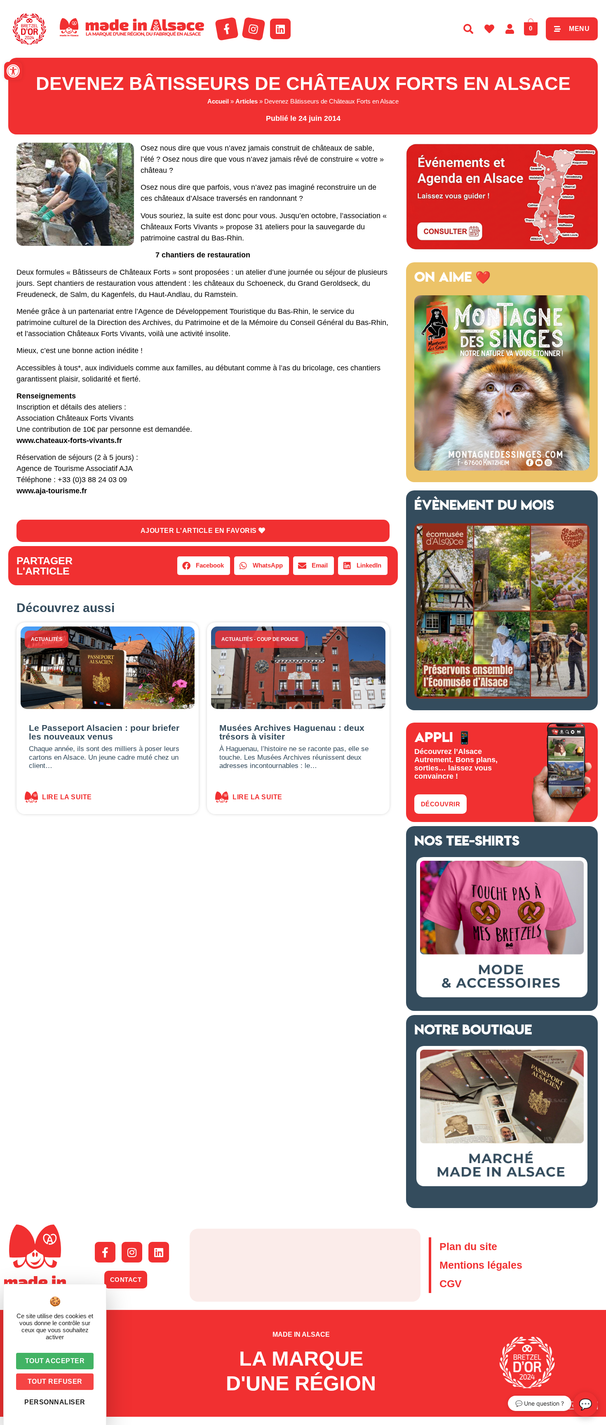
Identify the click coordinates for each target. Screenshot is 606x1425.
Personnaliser (54, 1402)
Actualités (46, 639)
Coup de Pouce (277, 639)
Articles (246, 101)
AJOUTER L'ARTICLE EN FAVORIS (200, 530)
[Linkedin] (280, 29)
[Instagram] (253, 29)
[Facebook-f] (227, 29)
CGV (450, 1283)
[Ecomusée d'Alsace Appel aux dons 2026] (502, 696)
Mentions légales (480, 1265)
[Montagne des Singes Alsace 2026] (502, 468)
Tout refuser (55, 1381)
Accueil (218, 101)
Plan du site (468, 1246)
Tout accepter (55, 1360)
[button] (13, 71)
